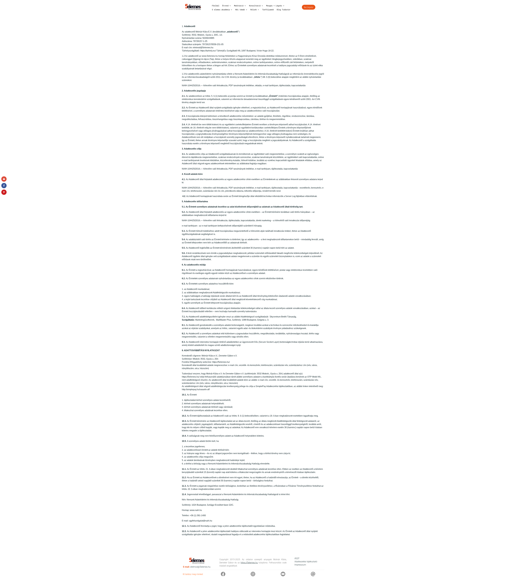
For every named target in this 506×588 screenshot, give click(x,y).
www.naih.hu (196, 510)
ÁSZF (297, 558)
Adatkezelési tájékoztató (306, 561)
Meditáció (239, 6)
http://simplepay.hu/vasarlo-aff (196, 389)
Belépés (308, 7)
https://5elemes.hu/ (221, 362)
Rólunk (253, 10)
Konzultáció (255, 6)
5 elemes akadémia (221, 10)
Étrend (225, 6)
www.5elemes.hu (210, 56)
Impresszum (300, 564)
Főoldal (215, 6)
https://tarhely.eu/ (208, 51)
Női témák (240, 10)
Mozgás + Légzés (274, 6)
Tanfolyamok (268, 10)
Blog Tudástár (283, 10)
